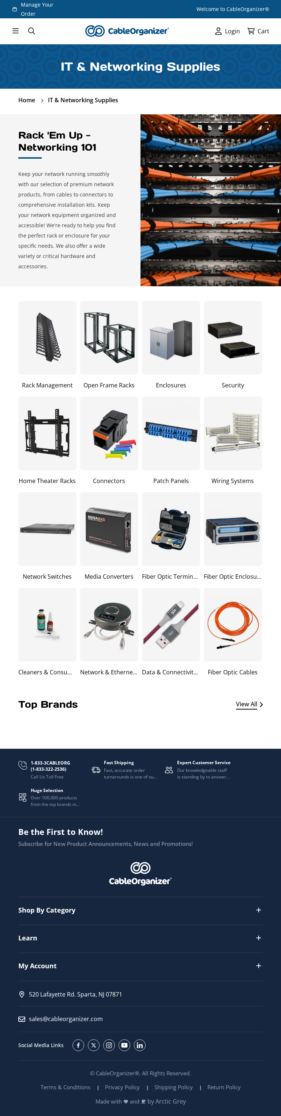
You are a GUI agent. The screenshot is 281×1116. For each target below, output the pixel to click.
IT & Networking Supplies (83, 100)
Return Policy (224, 1087)
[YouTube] (124, 1045)
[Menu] (15, 31)
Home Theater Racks (47, 481)
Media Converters (109, 576)
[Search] (31, 31)
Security (233, 385)
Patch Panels (171, 481)
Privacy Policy (122, 1087)
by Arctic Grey (166, 1101)
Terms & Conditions (65, 1087)
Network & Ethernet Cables (109, 672)
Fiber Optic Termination (171, 576)
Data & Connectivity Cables (171, 672)
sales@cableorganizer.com (66, 1019)
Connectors (109, 481)
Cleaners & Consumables (47, 672)
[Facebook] (78, 1045)
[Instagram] (109, 1045)
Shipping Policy (173, 1087)
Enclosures (171, 385)
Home (26, 100)
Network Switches (47, 576)
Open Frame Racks (109, 385)
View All (246, 704)
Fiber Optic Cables (233, 672)
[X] (94, 1045)
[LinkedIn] (140, 1045)
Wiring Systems (232, 481)
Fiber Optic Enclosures (233, 576)
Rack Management (47, 385)
